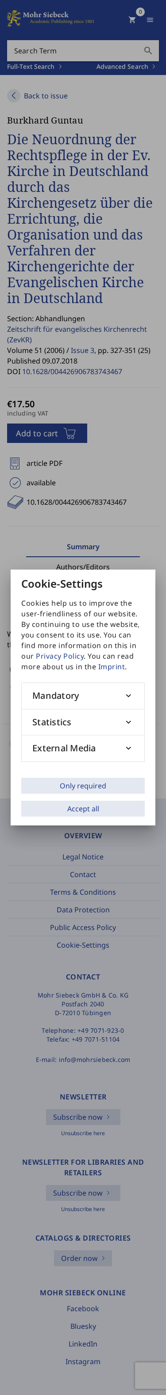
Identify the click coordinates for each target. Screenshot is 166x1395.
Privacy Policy (60, 656)
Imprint (111, 666)
